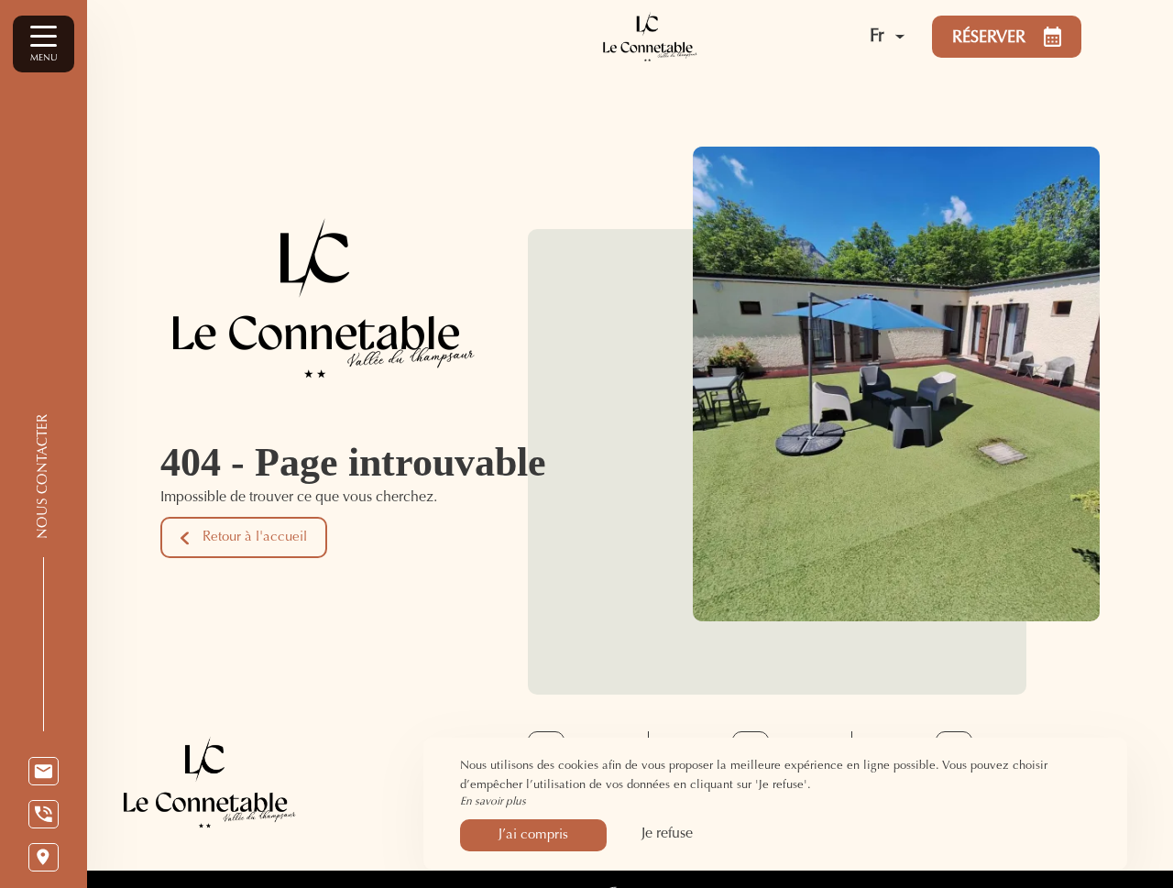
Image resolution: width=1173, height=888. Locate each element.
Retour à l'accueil (255, 537)
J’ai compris (533, 835)
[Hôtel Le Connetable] (685, 36)
